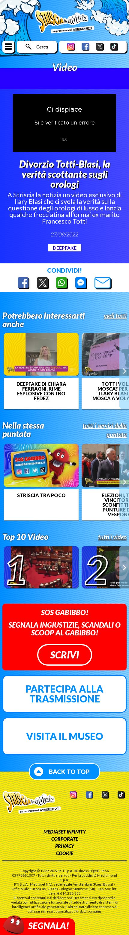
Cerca (42, 46)
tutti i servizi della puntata (104, 430)
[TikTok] (114, 46)
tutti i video (112, 537)
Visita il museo (64, 736)
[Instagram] (71, 46)
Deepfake (64, 248)
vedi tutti (115, 315)
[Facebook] (85, 46)
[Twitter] (100, 46)
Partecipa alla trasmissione (65, 694)
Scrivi (64, 655)
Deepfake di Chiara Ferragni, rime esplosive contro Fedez (41, 391)
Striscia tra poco (41, 495)
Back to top (69, 771)
